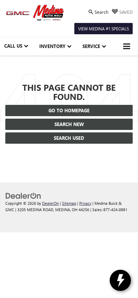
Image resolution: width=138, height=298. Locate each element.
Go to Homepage (69, 110)
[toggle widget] (120, 280)
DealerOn (50, 203)
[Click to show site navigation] (127, 46)
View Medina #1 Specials (103, 28)
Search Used (69, 138)
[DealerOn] (23, 195)
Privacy (85, 203)
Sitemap (69, 203)
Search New (69, 124)
